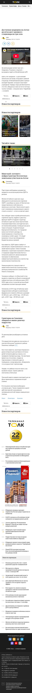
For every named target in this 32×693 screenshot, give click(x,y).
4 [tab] (17, 169)
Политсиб (8, 183)
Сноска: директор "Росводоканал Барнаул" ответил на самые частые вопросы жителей (16, 524)
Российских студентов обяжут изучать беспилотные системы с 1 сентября (18, 601)
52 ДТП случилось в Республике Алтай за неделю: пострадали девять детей (17, 518)
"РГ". (16, 345)
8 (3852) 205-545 (8, 672)
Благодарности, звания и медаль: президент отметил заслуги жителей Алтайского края (17, 589)
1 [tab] (9, 169)
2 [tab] (12, 169)
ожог (3, 398)
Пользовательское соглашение (13, 684)
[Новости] (15, 95)
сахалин (20, 398)
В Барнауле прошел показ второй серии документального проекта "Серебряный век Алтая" (18, 544)
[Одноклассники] (12, 43)
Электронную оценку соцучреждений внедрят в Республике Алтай (17, 617)
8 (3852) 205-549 (8, 675)
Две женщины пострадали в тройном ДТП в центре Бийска (17, 606)
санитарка (11, 398)
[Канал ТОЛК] (25, 95)
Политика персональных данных (14, 683)
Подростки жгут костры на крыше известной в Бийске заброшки (16, 537)
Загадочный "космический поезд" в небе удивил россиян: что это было (17, 576)
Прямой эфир (13, 6)
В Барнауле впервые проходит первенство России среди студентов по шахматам (16, 158)
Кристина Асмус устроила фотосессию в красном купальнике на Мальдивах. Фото (18, 455)
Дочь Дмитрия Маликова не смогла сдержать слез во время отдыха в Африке (17, 582)
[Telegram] (4, 43)
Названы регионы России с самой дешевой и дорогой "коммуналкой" (16, 563)
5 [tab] (20, 169)
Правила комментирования (12, 686)
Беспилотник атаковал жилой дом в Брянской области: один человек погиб (18, 628)
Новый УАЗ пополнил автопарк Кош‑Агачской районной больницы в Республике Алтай (17, 551)
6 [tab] (22, 169)
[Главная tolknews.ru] (16, 2)
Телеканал (5, 6)
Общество (8, 327)
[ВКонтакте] (8, 43)
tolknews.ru (9, 654)
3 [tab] (15, 169)
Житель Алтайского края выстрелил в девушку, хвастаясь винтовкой (17, 623)
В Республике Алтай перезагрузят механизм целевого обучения (16, 596)
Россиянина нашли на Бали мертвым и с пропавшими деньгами (18, 462)
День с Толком (22, 6)
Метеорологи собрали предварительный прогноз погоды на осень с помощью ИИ (17, 569)
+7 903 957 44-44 (8, 668)
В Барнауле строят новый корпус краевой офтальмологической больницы (16, 531)
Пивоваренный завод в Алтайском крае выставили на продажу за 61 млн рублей (18, 448)
